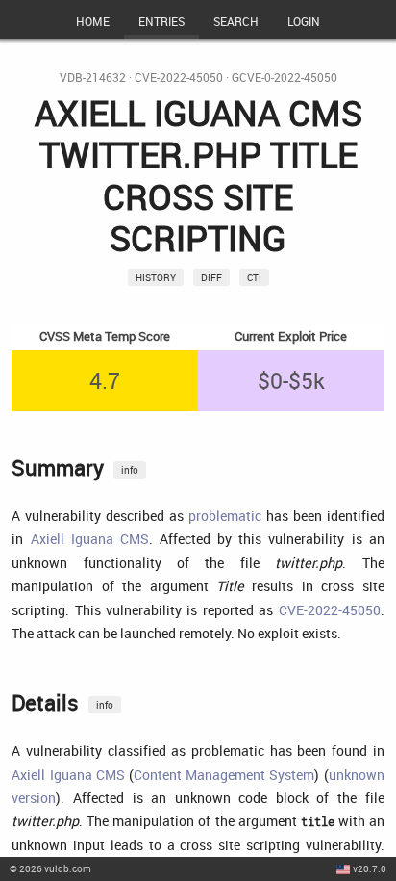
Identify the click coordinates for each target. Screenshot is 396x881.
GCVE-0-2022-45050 (284, 77)
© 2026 (50, 868)
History (156, 277)
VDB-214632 (93, 77)
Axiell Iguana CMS (90, 539)
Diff (211, 277)
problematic (224, 515)
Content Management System (224, 774)
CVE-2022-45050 (179, 77)
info (129, 470)
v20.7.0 (369, 868)
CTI (254, 277)
